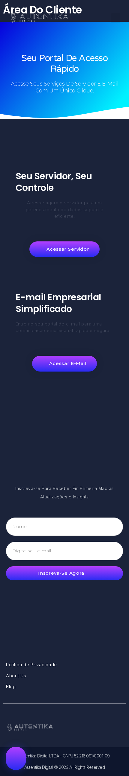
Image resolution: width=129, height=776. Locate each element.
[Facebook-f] (107, 727)
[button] (115, 18)
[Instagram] (118, 727)
